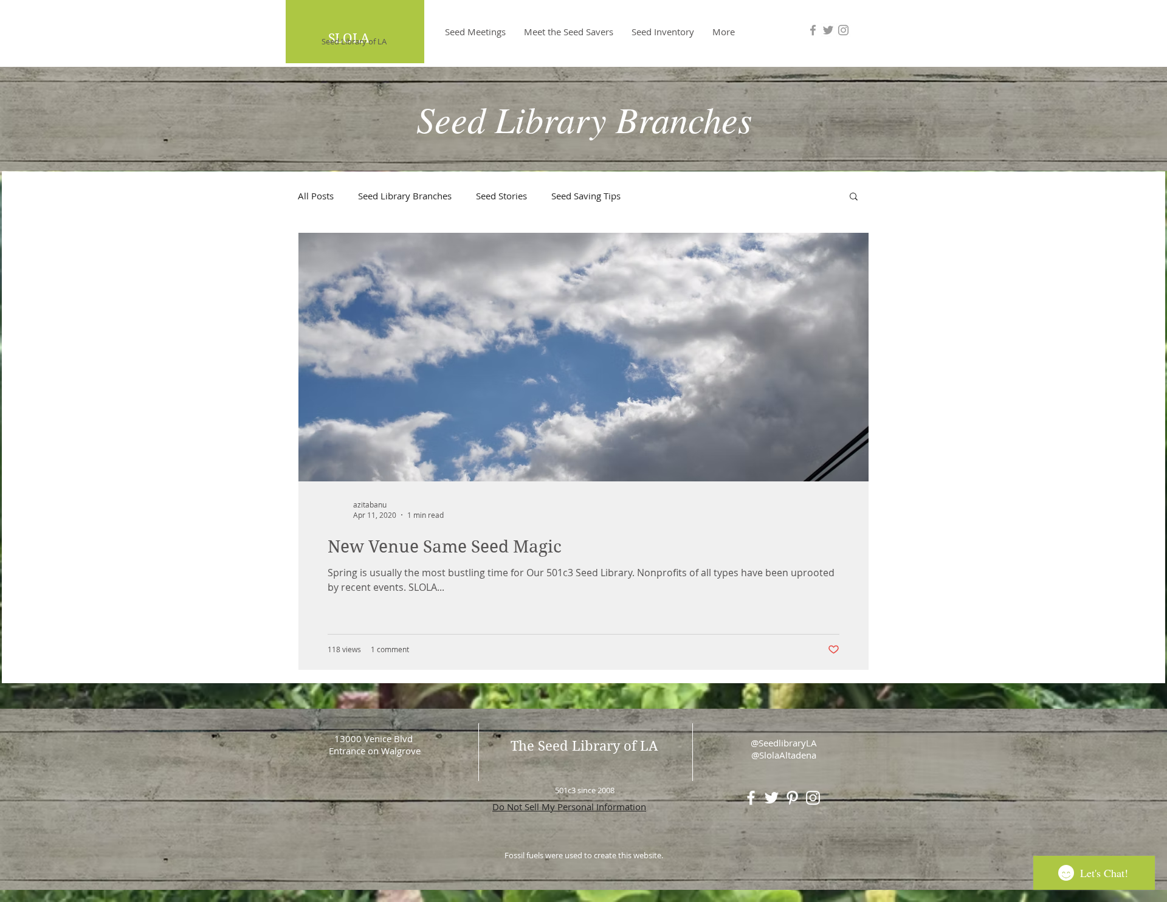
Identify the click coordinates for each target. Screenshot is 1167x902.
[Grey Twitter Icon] (828, 30)
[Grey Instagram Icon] (843, 30)
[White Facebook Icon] (751, 797)
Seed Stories (501, 196)
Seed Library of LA (354, 41)
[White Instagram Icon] (813, 797)
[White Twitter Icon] (771, 797)
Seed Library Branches (405, 196)
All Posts (316, 196)
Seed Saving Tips (586, 196)
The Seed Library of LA (584, 746)
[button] (853, 197)
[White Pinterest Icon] (792, 797)
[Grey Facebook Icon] (813, 30)
